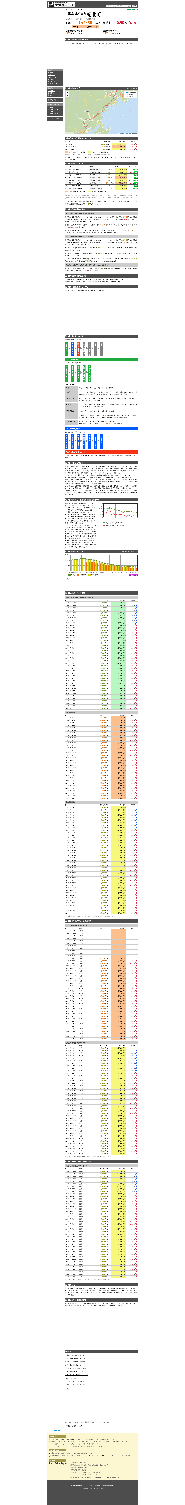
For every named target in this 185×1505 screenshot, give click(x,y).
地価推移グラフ (53, 79)
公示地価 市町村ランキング (74, 1365)
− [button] (67, 95)
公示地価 (51, 107)
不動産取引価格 (53, 83)
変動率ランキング (111, 31)
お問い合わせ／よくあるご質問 (80, 1477)
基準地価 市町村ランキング (74, 1371)
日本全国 (68, 9)
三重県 (74, 9)
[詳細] (136, 169)
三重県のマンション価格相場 (74, 1381)
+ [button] (67, 92)
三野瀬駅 (51, 93)
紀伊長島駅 (51, 91)
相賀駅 (50, 95)
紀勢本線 (99, 279)
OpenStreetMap (127, 133)
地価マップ (51, 75)
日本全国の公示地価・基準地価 (75, 1362)
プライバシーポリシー (112, 1477)
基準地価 (51, 111)
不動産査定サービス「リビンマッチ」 (97, 1455)
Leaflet (120, 133)
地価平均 (51, 73)
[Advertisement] (55, 38)
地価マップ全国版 (53, 118)
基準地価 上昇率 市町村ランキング (76, 1375)
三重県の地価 (52, 100)
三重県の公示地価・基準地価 (74, 1355)
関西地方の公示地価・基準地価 (75, 1358)
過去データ (51, 81)
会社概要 (98, 1477)
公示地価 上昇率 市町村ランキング (76, 1368)
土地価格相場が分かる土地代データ (92, 1488)
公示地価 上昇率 (53, 109)
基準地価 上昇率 (53, 114)
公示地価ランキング (74, 31)
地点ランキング (53, 77)
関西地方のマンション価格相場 (75, 1385)
